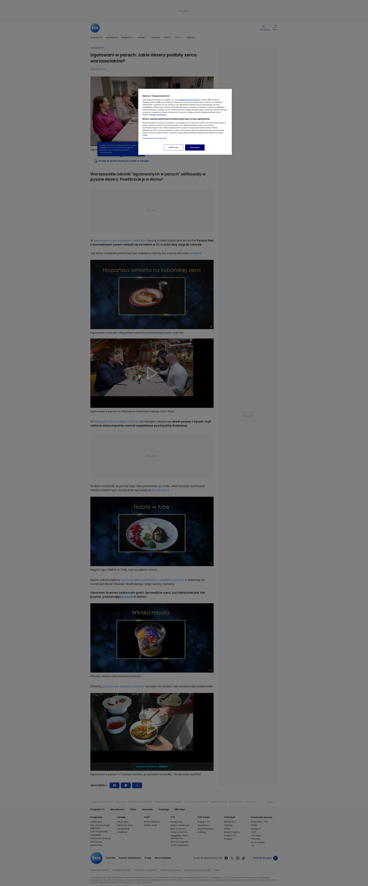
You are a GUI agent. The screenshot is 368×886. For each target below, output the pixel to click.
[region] (185, 122)
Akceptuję (194, 147)
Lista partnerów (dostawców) (154, 138)
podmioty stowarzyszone (189, 100)
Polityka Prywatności (157, 115)
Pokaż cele (173, 147)
